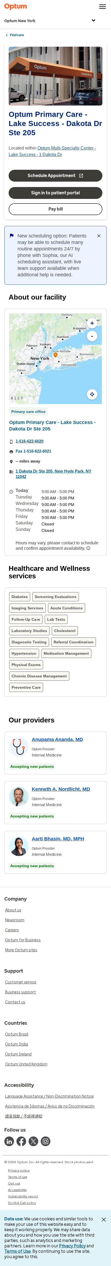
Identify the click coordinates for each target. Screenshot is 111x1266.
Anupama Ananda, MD (57, 739)
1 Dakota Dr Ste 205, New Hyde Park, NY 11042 (53, 474)
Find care (17, 35)
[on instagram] (45, 1141)
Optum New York (19, 21)
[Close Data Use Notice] (104, 1219)
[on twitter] (33, 1141)
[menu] (103, 6)
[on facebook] (21, 1141)
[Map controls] (92, 394)
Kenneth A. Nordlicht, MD (61, 789)
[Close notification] (99, 236)
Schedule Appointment (51, 175)
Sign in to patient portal (55, 192)
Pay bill (55, 209)
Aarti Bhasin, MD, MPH (58, 838)
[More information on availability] (89, 548)
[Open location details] (55, 355)
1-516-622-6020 (29, 441)
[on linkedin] (9, 1141)
